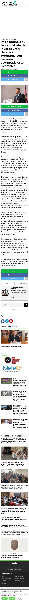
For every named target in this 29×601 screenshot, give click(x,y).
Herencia (17, 580)
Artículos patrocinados (8, 568)
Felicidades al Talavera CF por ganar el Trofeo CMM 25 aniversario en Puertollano (14, 526)
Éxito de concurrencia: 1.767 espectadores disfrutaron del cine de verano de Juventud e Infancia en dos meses (14, 487)
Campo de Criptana (5, 582)
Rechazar (12, 598)
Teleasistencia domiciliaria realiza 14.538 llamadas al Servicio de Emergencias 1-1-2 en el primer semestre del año (14, 532)
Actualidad (4, 39)
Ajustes (19, 598)
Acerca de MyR (17, 569)
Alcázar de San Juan (6, 578)
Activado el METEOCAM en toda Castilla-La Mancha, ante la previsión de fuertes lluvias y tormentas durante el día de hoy (20, 410)
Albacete (3, 576)
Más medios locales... (20, 582)
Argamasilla (3, 580)
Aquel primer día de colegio (11, 346)
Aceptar (4, 598)
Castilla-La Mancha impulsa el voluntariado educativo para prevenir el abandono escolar (14, 519)
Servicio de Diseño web (20, 568)
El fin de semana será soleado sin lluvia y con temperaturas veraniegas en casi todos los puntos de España (20, 383)
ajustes (13, 595)
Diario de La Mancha (20, 578)
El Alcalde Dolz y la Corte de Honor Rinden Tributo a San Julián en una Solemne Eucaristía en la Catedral (12, 464)
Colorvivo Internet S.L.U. (16, 589)
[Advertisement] (14, 22)
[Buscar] (26, 305)
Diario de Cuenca (19, 576)
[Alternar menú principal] (26, 3)
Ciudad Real (3, 583)
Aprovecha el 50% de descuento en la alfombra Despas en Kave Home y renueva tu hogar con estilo (13, 555)
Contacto (10, 569)
